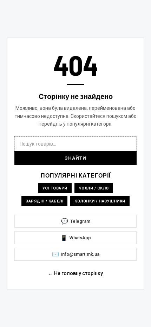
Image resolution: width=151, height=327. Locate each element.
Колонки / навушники (99, 201)
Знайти (75, 158)
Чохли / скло (94, 188)
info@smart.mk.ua (75, 254)
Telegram (75, 221)
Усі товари (54, 188)
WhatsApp (75, 237)
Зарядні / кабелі (44, 201)
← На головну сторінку (75, 273)
